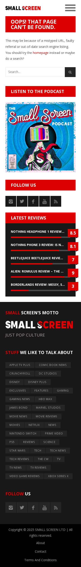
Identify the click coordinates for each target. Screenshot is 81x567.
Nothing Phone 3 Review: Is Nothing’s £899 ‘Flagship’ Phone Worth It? (40, 245)
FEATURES (41, 390)
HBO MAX (45, 399)
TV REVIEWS (38, 468)
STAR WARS (17, 450)
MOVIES (14, 425)
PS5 (12, 442)
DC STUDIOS (48, 373)
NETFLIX (34, 425)
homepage (41, 53)
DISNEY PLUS (37, 382)
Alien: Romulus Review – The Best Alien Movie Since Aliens (40, 271)
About (40, 543)
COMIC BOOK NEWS (53, 365)
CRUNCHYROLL (19, 373)
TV (59, 459)
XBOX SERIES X (58, 476)
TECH (37, 450)
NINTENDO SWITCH (22, 433)
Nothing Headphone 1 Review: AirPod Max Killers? (40, 231)
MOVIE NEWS (18, 416)
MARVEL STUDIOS (48, 408)
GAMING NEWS (19, 399)
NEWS (52, 425)
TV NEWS (15, 468)
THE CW (43, 459)
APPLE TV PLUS (19, 365)
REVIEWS (29, 442)
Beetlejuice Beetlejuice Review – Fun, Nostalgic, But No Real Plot (40, 258)
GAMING (63, 390)
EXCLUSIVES (17, 390)
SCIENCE (49, 442)
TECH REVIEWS (19, 459)
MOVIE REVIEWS (46, 416)
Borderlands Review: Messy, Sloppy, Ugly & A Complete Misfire (40, 284)
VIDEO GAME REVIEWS (24, 476)
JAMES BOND (18, 408)
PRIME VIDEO (54, 433)
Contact (40, 551)
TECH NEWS (58, 450)
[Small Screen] (22, 8)
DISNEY (14, 382)
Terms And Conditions (40, 560)
